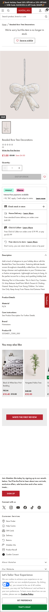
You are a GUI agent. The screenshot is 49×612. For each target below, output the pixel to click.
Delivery (9, 535)
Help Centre (11, 526)
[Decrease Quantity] (5, 168)
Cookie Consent (12, 554)
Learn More (28, 213)
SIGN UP (11, 493)
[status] (12, 168)
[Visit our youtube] (18, 508)
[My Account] (40, 10)
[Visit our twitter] (4, 508)
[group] (10, 392)
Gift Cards (10, 530)
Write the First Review (11, 150)
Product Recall (11, 549)
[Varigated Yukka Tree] (34, 364)
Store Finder (10, 521)
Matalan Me (11, 545)
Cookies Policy (27, 594)
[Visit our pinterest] (39, 508)
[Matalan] (24, 10)
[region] (24, 591)
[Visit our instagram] (11, 508)
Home (4, 24)
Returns (9, 540)
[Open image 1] (6, 127)
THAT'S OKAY (24, 607)
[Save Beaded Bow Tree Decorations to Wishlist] (17, 40)
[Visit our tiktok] (32, 508)
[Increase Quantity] (19, 168)
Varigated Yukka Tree (33, 382)
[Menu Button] (3, 10)
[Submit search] (8, 10)
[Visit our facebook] (25, 508)
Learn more (40, 198)
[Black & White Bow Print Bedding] (12, 364)
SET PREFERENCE (24, 600)
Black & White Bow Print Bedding (12, 384)
